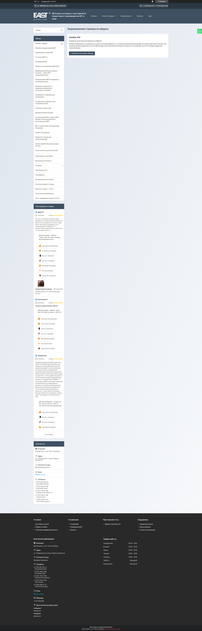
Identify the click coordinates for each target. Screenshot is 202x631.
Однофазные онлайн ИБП (44, 52)
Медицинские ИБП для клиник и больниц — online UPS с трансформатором (46, 73)
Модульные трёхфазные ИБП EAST (47, 66)
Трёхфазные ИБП (41, 62)
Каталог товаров (108, 16)
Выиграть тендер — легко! (44, 189)
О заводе (38, 165)
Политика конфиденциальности (47, 530)
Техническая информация (44, 193)
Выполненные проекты (43, 161)
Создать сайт (46, 1)
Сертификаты (40, 175)
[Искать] (61, 30)
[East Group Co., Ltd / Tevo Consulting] (42, 16)
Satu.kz (110, 627)
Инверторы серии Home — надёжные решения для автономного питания (44, 88)
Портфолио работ (76, 527)
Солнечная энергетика (43, 108)
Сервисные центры (146, 524)
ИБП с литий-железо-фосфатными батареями (47, 127)
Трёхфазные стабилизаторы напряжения (45, 96)
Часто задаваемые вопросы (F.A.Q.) (47, 198)
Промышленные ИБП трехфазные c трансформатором (47, 80)
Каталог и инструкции (147, 530)
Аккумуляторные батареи (44, 113)
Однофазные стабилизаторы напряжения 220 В (45, 102)
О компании (74, 524)
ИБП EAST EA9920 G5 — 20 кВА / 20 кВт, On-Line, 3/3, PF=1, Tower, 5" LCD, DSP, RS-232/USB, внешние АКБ (50, 403)
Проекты (140, 16)
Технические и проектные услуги (46, 150)
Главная (94, 16)
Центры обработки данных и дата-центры (47, 145)
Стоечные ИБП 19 (41, 57)
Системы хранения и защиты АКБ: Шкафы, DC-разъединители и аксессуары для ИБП (47, 119)
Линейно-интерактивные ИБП (45, 48)
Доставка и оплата (42, 524)
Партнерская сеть (41, 170)
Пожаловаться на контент (112, 629)
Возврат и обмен (41, 527)
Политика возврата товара (44, 184)
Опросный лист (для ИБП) (44, 156)
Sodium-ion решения (42, 132)
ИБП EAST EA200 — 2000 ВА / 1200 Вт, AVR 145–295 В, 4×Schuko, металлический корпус (50, 237)
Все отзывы (49, 434)
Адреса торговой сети (112, 524)
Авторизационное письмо (44, 179)
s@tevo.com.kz (40, 474)
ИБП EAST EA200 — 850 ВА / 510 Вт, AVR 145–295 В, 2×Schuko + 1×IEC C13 (49, 311)
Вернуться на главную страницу (82, 53)
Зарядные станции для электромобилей (43, 138)
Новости (73, 530)
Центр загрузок (145, 527)
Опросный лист (126, 16)
